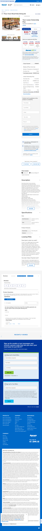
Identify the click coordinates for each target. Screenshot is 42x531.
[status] (21, 346)
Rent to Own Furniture (7, 417)
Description (26, 180)
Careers (38, 1)
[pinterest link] (33, 441)
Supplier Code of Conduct (32, 428)
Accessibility (29, 417)
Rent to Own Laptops (6, 422)
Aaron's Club (17, 417)
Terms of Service (7, 375)
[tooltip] (28, 92)
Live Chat (16, 425)
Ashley (4, 11)
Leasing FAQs (27, 237)
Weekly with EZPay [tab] (26, 29)
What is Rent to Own (18, 428)
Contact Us (17, 420)
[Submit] (15, 5)
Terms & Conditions (26, 93)
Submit (31, 134)
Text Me (9, 401)
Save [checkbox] (37, 13)
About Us (4, 435)
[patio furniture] (4, 37)
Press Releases (5, 444)
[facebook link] (30, 441)
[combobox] (21, 5)
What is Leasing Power (19, 429)
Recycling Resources (31, 426)
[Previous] (1, 336)
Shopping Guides (30, 419)
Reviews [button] (18, 276)
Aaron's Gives (5, 438)
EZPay (16, 422)
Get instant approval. (7, 1)
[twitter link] (32, 441)
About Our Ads (5, 440)
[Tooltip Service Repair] (38, 172)
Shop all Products (6, 425)
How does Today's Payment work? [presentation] (30, 258)
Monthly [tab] (35, 29)
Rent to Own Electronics (7, 419)
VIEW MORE (31, 208)
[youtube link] (35, 441)
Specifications (27, 213)
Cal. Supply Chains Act (31, 420)
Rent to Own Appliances (7, 420)
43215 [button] (31, 154)
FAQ (15, 423)
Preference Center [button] (4, 521)
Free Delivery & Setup (31, 422)
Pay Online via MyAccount (19, 426)
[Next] (40, 336)
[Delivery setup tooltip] (27, 172)
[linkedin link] (38, 441)
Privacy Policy (14, 375)
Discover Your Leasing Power (20, 431)
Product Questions (8, 292)
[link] (27, 16)
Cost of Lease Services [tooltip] (28, 84)
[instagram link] (37, 441)
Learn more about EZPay (29, 54)
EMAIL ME (9, 372)
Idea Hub (29, 423)
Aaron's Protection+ (18, 419)
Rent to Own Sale (6, 423)
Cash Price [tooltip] (25, 82)
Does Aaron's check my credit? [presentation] (29, 240)
